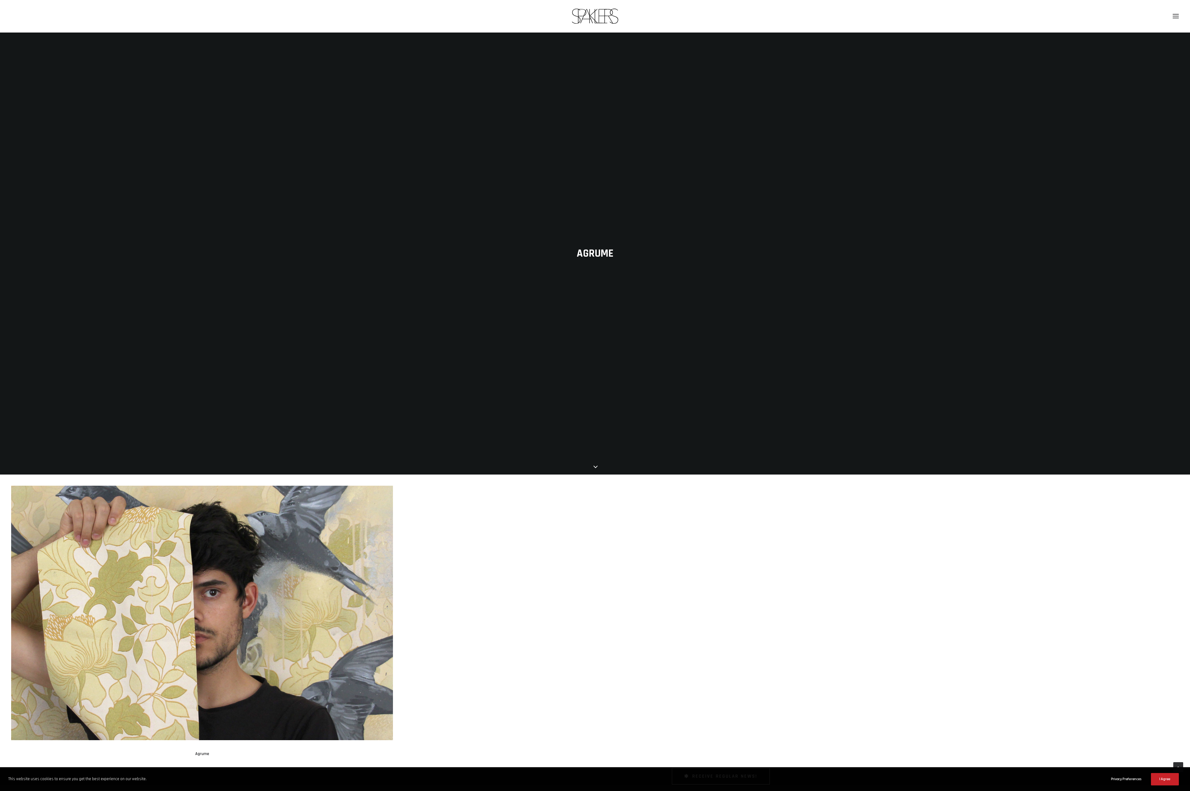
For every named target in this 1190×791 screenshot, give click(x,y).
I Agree (1164, 779)
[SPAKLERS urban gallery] (595, 16)
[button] (1175, 16)
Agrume (202, 754)
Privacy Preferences (1126, 779)
